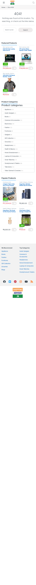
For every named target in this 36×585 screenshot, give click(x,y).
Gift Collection (9, 138)
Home (3, 7)
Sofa (9, 182)
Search (33, 2)
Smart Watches (9, 160)
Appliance (8, 109)
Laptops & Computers (12, 156)
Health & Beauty (10, 149)
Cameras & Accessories (12, 120)
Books (7, 116)
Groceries (8, 142)
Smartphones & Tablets (12, 163)
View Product (14, 68)
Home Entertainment (11, 152)
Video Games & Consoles (13, 170)
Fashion (12, 73)
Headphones (9, 145)
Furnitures (8, 131)
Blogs (3, 269)
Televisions (8, 167)
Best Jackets (6, 73)
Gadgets (7, 134)
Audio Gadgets (9, 113)
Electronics (8, 124)
